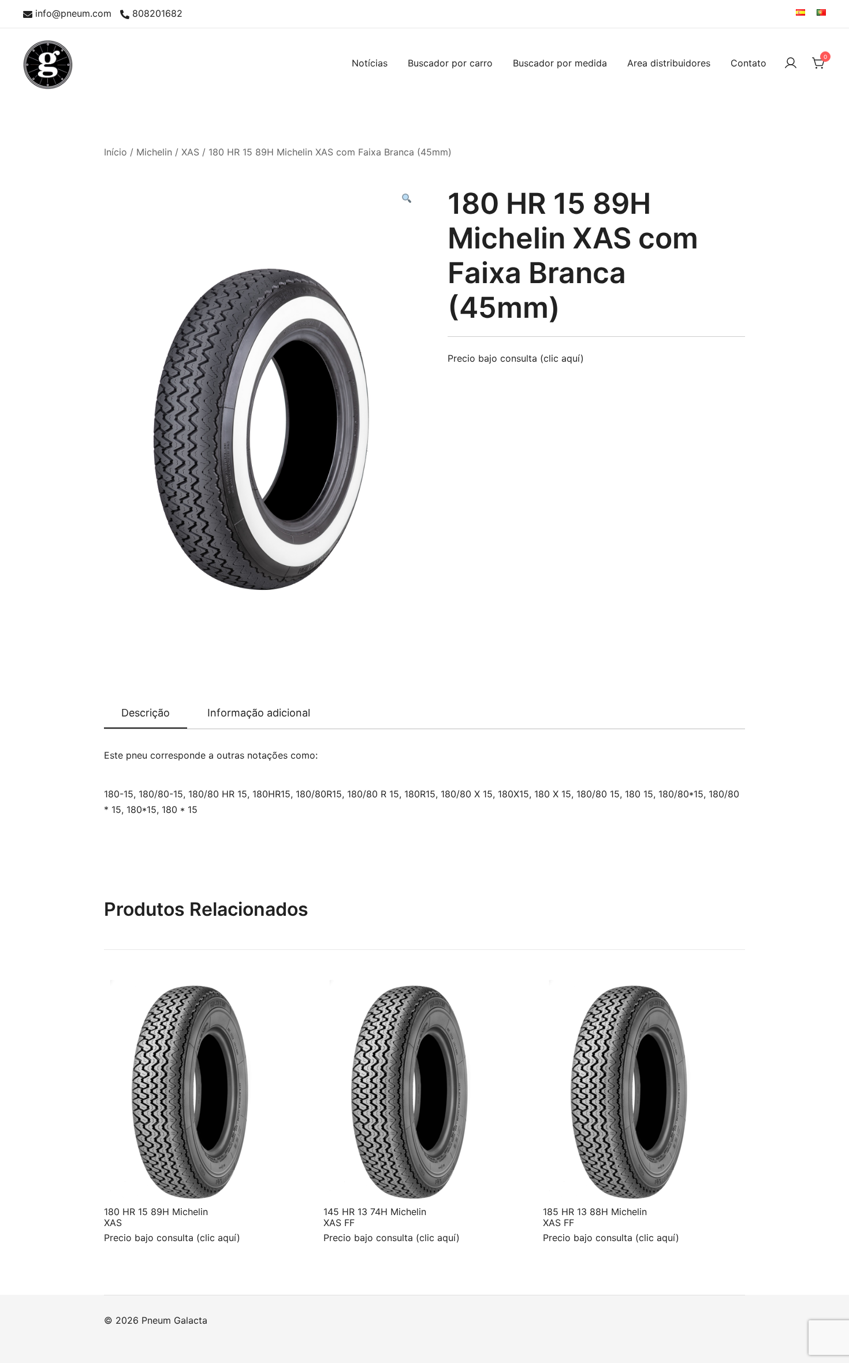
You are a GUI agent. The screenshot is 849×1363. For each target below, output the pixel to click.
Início (115, 152)
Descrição (145, 713)
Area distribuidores (668, 63)
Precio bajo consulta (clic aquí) (516, 358)
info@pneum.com (73, 14)
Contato (748, 63)
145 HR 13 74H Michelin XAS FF (374, 1217)
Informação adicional (258, 713)
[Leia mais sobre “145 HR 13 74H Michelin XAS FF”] (351, 1183)
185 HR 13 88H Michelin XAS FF (595, 1217)
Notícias (370, 63)
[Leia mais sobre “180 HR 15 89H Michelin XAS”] (132, 1183)
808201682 (157, 14)
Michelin (154, 152)
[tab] (145, 714)
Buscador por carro (450, 63)
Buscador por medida (560, 63)
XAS (190, 152)
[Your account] (791, 63)
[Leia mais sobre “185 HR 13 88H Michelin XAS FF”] (571, 1183)
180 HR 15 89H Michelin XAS (156, 1217)
